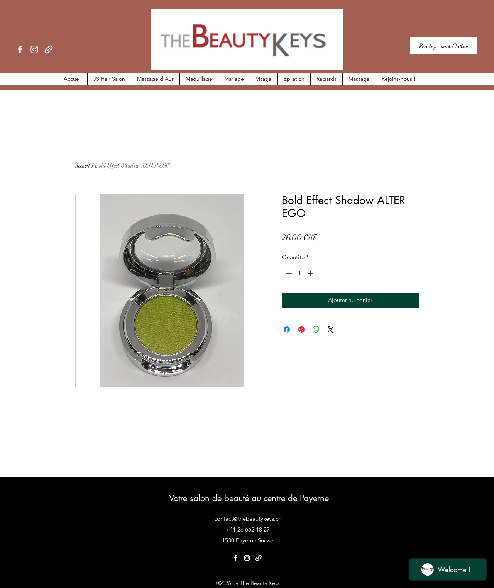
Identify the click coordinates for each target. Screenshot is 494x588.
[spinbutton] (299, 273)
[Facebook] (20, 49)
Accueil (82, 165)
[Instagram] (34, 49)
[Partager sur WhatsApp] (316, 329)
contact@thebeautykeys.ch (247, 518)
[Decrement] (288, 273)
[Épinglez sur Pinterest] (301, 329)
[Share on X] (330, 329)
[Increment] (311, 273)
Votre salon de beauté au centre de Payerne (249, 498)
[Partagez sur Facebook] (286, 329)
